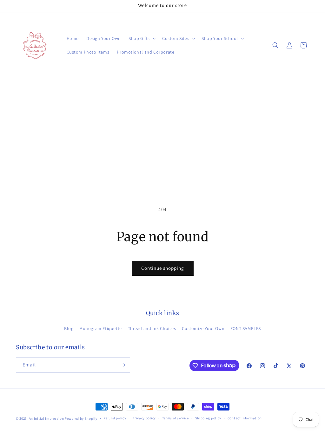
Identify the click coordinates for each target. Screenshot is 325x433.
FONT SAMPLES (245, 328)
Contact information (245, 418)
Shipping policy (208, 418)
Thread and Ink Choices (152, 328)
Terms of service (175, 418)
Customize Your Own (203, 328)
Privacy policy (144, 418)
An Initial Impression (46, 418)
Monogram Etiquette (100, 328)
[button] (141, 38)
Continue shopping (162, 268)
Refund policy (114, 418)
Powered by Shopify (81, 418)
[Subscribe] (123, 365)
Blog (68, 328)
